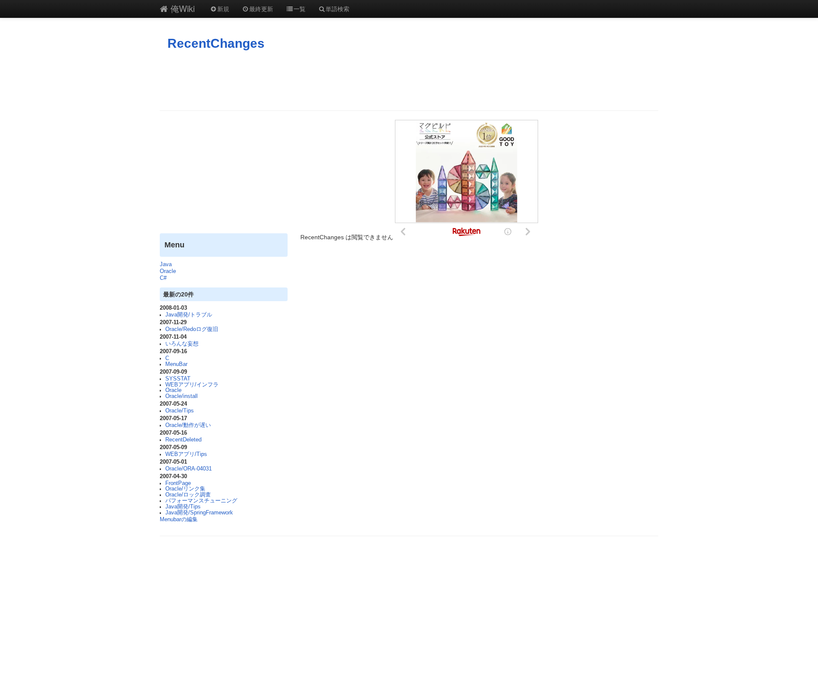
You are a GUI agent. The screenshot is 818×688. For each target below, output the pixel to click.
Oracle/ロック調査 (188, 495)
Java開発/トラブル (188, 315)
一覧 (299, 8)
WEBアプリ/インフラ (192, 385)
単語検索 (337, 8)
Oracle (168, 271)
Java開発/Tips (183, 507)
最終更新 (261, 8)
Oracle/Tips (179, 411)
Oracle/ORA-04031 (188, 469)
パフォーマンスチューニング (201, 501)
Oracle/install (181, 396)
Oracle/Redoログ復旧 (191, 329)
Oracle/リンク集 (185, 489)
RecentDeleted (183, 440)
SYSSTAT (177, 379)
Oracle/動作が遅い (188, 425)
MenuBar (176, 364)
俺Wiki (181, 8)
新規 (223, 8)
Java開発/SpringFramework (199, 513)
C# (163, 278)
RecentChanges (216, 43)
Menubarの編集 (179, 520)
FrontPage (178, 483)
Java (166, 264)
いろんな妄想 (182, 344)
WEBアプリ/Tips (186, 454)
